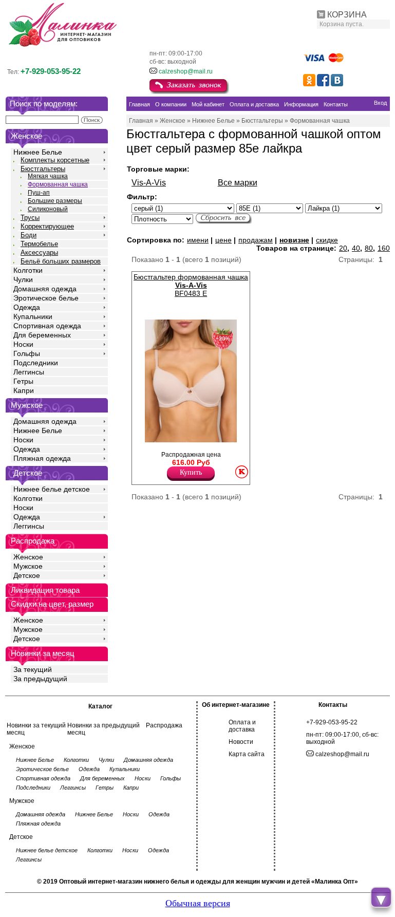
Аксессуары (39, 252)
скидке (327, 240)
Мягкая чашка (48, 176)
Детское (27, 473)
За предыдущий (40, 679)
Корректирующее (47, 226)
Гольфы (26, 353)
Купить (191, 472)
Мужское (28, 566)
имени (198, 240)
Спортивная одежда (47, 326)
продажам (255, 240)
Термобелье (39, 244)
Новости (241, 741)
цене (223, 240)
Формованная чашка (58, 184)
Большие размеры (55, 200)
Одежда (26, 307)
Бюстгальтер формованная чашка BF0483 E (191, 285)
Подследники (35, 363)
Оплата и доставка (242, 726)
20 (343, 248)
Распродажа (164, 725)
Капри (23, 390)
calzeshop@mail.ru (186, 71)
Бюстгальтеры (43, 169)
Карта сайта (247, 754)
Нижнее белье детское (51, 489)
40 (356, 248)
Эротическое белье (46, 298)
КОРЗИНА (347, 14)
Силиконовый (48, 209)
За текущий (32, 669)
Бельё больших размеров (61, 261)
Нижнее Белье (37, 152)
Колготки (28, 270)
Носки (23, 344)
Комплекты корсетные (55, 160)
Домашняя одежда (45, 289)
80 (369, 248)
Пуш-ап (39, 192)
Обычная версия (197, 903)
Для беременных (42, 335)
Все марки (237, 182)
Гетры (23, 381)
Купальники (32, 316)
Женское (28, 557)
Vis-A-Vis (148, 182)
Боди (28, 235)
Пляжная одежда (42, 458)
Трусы (30, 217)
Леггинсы (28, 372)
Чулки (23, 279)
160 (384, 248)
